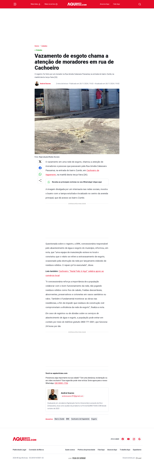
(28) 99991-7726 (61, 383)
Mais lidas (34, 4)
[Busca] (139, 4)
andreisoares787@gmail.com (72, 396)
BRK (67, 419)
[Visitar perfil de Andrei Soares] (52, 394)
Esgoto (94, 419)
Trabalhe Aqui (125, 450)
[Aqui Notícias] (77, 4)
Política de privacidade (86, 450)
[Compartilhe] (40, 180)
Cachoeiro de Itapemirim (80, 419)
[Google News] (139, 439)
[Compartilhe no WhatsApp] (40, 174)
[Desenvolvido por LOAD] (138, 458)
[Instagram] (134, 439)
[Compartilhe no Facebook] (40, 168)
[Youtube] (128, 439)
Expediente (137, 450)
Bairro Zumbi (59, 419)
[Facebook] (123, 439)
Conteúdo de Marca (36, 450)
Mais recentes (50, 4)
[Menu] (15, 4)
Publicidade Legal (19, 450)
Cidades (44, 46)
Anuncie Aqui (104, 4)
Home (37, 46)
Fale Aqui (116, 4)
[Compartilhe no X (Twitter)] (40, 161)
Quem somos (70, 450)
